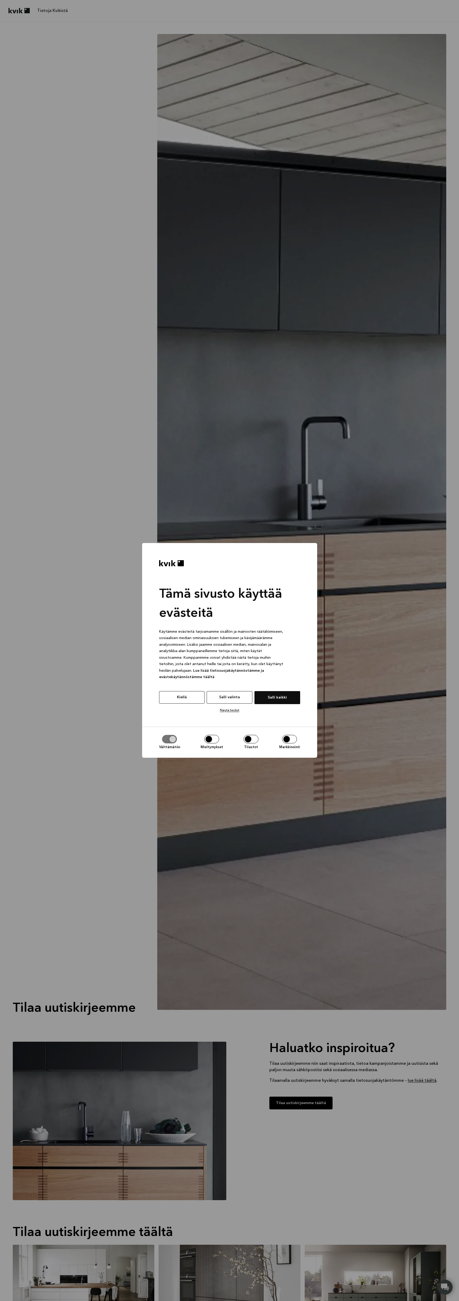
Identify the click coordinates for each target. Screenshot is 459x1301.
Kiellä (182, 697)
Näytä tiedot (229, 710)
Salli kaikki (277, 697)
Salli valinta (229, 697)
